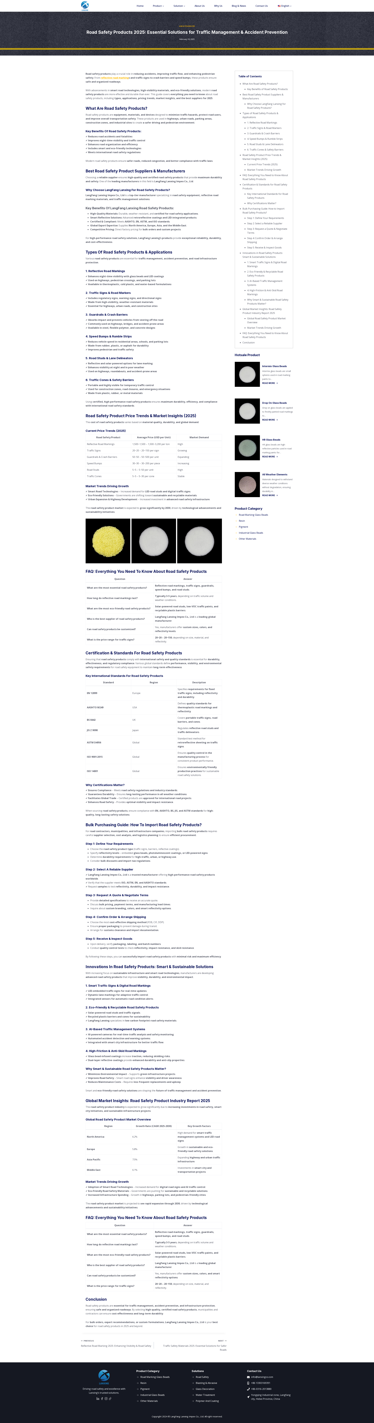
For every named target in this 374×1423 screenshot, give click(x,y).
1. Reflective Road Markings (262, 122)
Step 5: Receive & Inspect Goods (264, 247)
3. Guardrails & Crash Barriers (263, 133)
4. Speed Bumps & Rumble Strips (265, 138)
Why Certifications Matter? (261, 203)
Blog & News (239, 5)
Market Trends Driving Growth (264, 169)
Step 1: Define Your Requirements (265, 218)
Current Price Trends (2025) (262, 164)
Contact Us (262, 5)
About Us (200, 5)
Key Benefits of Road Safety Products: (267, 89)
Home (140, 5)
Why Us (218, 5)
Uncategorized (187, 26)
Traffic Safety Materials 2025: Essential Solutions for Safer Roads (195, 1345)
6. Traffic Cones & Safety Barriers (265, 149)
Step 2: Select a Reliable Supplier (264, 223)
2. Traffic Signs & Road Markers (264, 128)
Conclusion (249, 342)
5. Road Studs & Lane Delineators (265, 144)
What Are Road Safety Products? (260, 83)
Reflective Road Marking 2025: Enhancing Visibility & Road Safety (116, 1343)
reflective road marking (115, 77)
